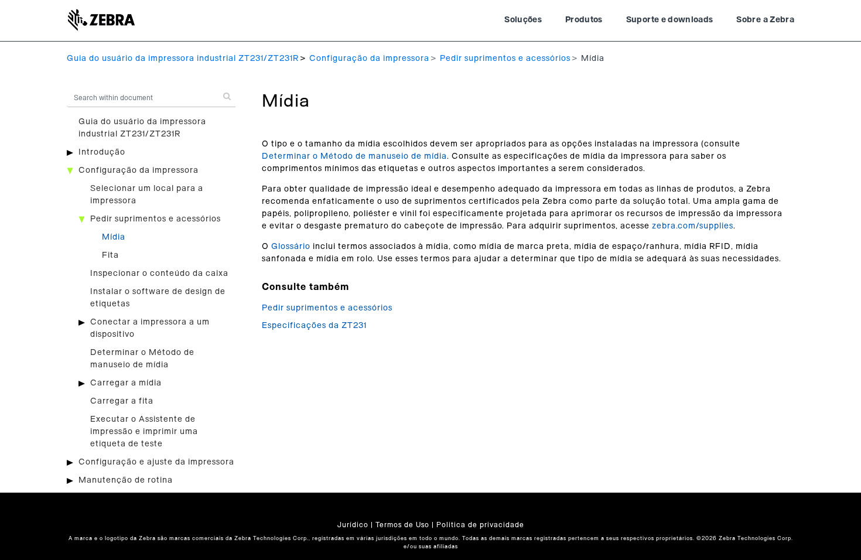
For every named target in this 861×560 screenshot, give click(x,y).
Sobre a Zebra (765, 20)
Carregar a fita (121, 401)
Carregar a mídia (126, 383)
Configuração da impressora (369, 58)
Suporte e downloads (669, 20)
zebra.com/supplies (692, 226)
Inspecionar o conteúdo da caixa (159, 273)
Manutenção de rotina (125, 480)
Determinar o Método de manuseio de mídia (354, 156)
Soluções (523, 20)
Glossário (290, 247)
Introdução (101, 152)
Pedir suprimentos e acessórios (505, 58)
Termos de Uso (402, 524)
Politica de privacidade (480, 524)
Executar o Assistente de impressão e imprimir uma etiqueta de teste (144, 431)
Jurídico (352, 524)
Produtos (584, 20)
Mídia (113, 237)
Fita (110, 255)
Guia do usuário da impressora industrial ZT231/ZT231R (183, 58)
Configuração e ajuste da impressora (156, 462)
